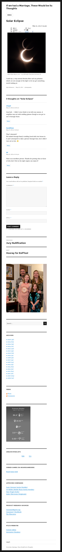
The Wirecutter (11, 514)
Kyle (23, 456)
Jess (30, 456)
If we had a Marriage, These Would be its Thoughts (19, 547)
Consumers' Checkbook (13, 512)
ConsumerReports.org (13, 510)
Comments (11, 396)
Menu (9, 15)
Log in (8, 542)
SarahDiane (10, 128)
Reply (8, 121)
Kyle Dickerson (10, 87)
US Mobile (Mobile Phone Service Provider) (20, 489)
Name (8, 210)
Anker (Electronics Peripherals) (16, 494)
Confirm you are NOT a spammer (19, 229)
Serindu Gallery (11, 530)
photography (28, 87)
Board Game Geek (12, 472)
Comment (10, 185)
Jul (7, 152)
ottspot (8, 106)
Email (8, 217)
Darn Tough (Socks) (12, 492)
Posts (9, 393)
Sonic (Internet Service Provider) (17, 487)
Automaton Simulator (13, 532)
